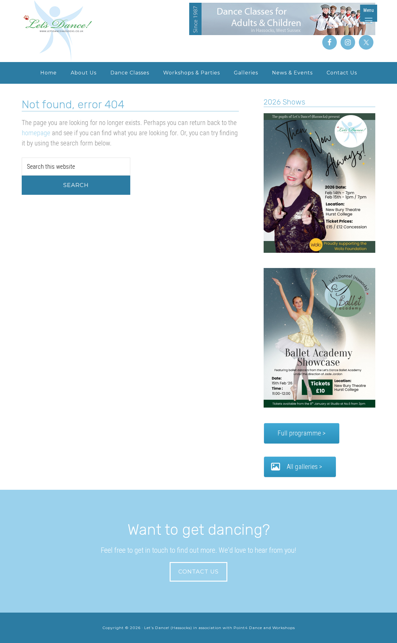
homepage (36, 133)
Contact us (198, 571)
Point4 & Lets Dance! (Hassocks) (71, 31)
